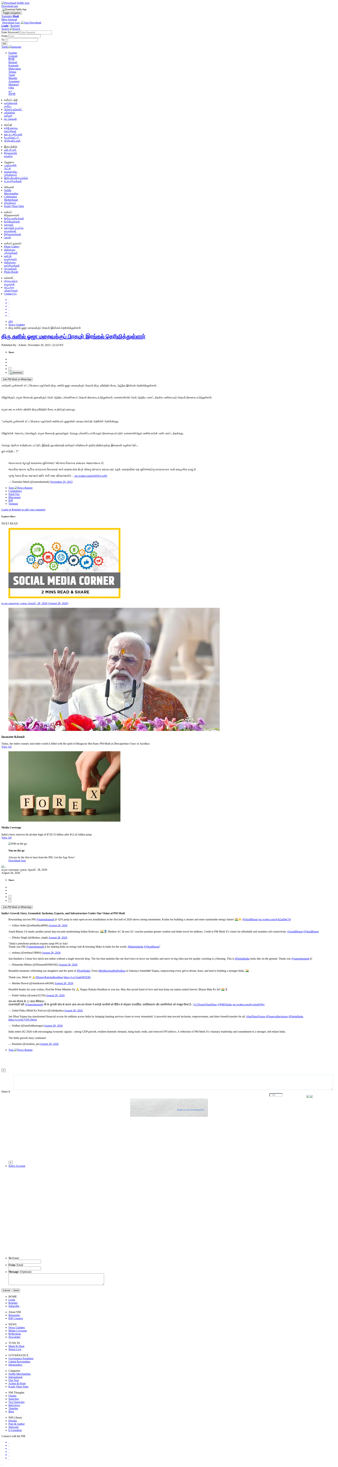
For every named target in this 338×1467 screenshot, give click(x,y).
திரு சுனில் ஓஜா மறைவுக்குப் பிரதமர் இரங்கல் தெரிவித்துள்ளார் (73, 336)
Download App (17, 860)
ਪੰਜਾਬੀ (11, 93)
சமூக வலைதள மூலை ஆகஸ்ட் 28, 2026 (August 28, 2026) (34, 603)
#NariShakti (83, 970)
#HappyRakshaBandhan (49, 977)
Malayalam (14, 68)
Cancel (6, 1290)
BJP (10, 500)
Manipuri (13, 84)
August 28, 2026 (58, 925)
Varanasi (13, 503)
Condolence (15, 490)
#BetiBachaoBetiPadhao (112, 970)
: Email (15, 1264)
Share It (6, 1091)
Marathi (12, 78)
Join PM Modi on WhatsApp (17, 379)
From (4, 35)
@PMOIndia (224, 1004)
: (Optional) (19, 1271)
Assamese (14, 81)
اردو (10, 90)
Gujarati (12, 56)
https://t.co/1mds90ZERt (77, 977)
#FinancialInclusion (277, 1016)
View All (6, 746)
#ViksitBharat (250, 919)
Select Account (16, 1165)
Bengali (12, 62)
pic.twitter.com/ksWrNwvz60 (90, 475)
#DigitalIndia (242, 958)
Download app (9, 6)
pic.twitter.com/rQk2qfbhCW (274, 919)
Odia (11, 87)
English (12, 52)
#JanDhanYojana (255, 1016)
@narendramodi (45, 919)
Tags (11, 487)
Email (13, 1258)
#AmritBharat (295, 931)
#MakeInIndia (135, 946)
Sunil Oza (14, 494)
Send (16, 1290)
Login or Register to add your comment (23, 509)
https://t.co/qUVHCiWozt (22, 1019)
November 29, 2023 (61, 481)
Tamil (11, 74)
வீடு (10, 321)
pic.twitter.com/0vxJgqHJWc (249, 1004)
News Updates (16, 324)
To (3, 39)
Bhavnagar (14, 497)
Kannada (13, 65)
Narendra (10, 16)
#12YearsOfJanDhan (205, 1004)
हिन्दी (11, 59)
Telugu (12, 71)
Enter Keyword (10, 32)
